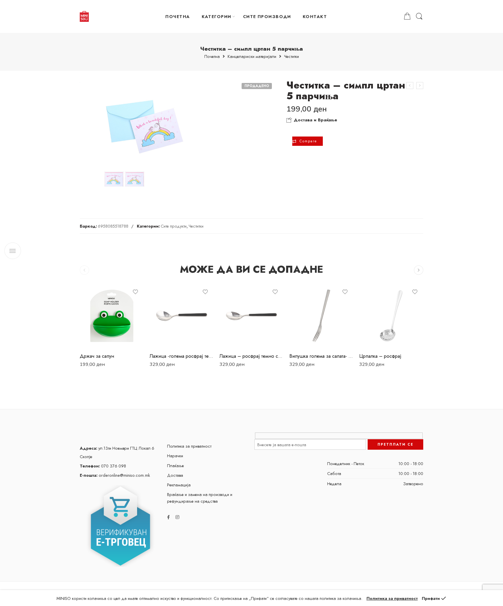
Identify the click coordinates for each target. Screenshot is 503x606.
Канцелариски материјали (252, 56)
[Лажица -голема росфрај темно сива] (182, 316)
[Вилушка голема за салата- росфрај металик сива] (321, 316)
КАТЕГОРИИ (216, 16)
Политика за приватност (189, 446)
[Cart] (407, 16)
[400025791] (144, 139)
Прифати (431, 598)
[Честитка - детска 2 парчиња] (419, 85)
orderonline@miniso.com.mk (115, 475)
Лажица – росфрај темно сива (251, 355)
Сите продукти (174, 226)
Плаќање (175, 466)
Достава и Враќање (314, 120)
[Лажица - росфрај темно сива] (251, 316)
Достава (175, 475)
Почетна (212, 56)
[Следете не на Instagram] (177, 517)
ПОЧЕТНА (177, 16)
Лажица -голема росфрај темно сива (182, 355)
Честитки (291, 56)
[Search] (419, 16)
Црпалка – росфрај (380, 355)
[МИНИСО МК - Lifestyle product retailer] (84, 16)
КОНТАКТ (315, 16)
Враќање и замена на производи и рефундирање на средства (199, 497)
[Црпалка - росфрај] (391, 316)
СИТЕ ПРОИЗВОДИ (267, 16)
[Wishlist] (135, 292)
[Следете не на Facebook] (168, 517)
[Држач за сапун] (112, 316)
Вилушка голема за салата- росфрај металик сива (321, 355)
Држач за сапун (97, 355)
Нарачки (175, 456)
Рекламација (179, 485)
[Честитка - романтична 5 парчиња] (409, 85)
